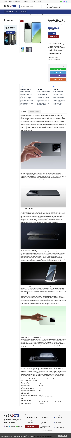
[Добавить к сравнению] (61, 24)
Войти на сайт (58, 417)
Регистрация (58, 420)
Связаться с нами (31, 426)
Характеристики (34, 111)
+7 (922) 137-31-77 (17, 1)
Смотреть (9, 32)
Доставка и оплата (45, 417)
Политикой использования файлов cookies (24, 436)
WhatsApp (20, 426)
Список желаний (59, 425)
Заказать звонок (58, 79)
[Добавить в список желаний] (52, 24)
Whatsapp (59, 69)
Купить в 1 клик (53, 36)
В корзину (52, 33)
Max (59, 75)
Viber (6, 426)
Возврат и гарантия (46, 420)
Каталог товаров (9, 11)
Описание (23, 111)
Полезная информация (46, 430)
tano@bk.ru (26, 1)
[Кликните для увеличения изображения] (32, 32)
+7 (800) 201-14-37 (8, 1)
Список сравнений (59, 427)
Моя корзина (58, 422)
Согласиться (62, 435)
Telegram (58, 72)
